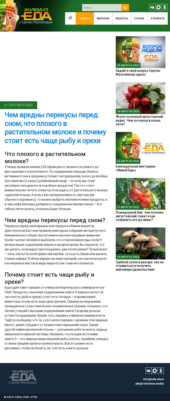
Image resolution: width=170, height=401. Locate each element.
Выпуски (103, 18)
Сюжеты (85, 18)
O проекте (158, 18)
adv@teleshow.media (149, 383)
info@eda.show (153, 379)
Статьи (139, 18)
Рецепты (122, 18)
